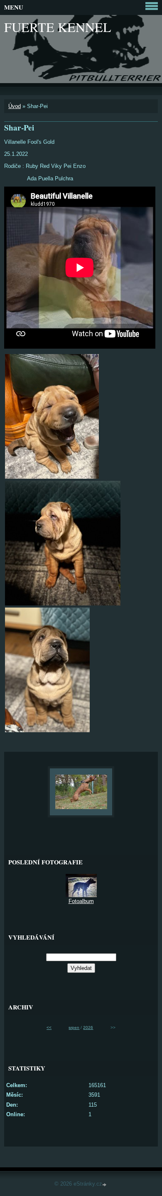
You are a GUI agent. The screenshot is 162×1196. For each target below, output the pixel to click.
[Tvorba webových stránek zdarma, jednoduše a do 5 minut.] (105, 1184)
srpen (74, 1027)
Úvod (14, 106)
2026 (88, 1027)
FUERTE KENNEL (57, 27)
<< (49, 1027)
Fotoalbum (81, 901)
